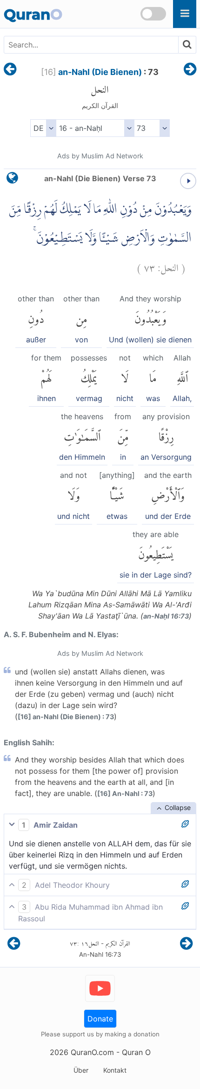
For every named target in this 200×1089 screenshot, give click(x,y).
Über (80, 1070)
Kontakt (115, 1070)
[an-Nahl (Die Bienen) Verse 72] (10, 70)
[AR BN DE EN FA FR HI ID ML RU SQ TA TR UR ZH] (43, 128)
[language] (12, 180)
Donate (100, 1018)
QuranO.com (92, 1052)
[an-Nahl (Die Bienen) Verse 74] (190, 70)
